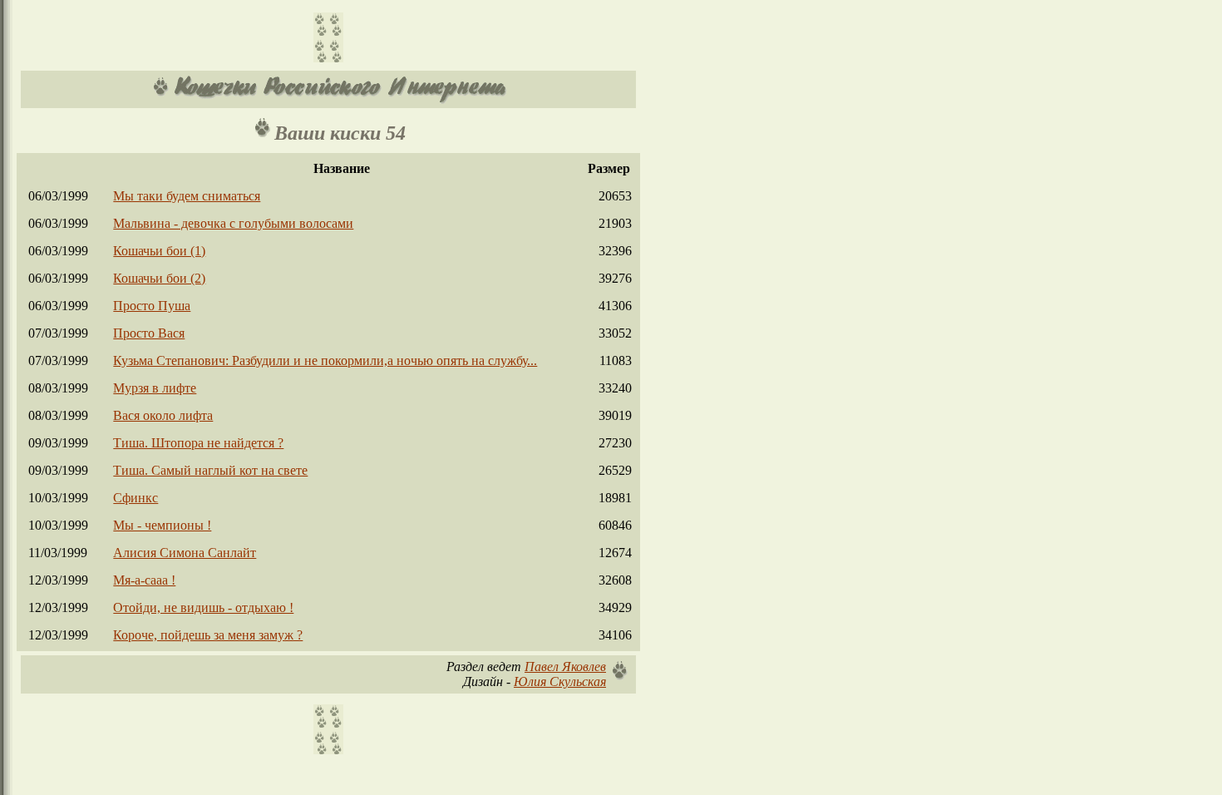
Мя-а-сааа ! (144, 580)
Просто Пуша (151, 306)
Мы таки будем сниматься (186, 196)
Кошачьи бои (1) (159, 251)
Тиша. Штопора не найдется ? (198, 443)
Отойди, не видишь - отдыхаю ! (203, 607)
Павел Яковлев (565, 666)
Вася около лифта (163, 415)
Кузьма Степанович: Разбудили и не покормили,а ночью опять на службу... (325, 360)
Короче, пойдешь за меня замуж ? (208, 635)
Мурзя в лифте (154, 388)
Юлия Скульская (560, 681)
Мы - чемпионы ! (162, 525)
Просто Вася (149, 333)
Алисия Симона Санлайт (184, 553)
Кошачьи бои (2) (159, 278)
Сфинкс (135, 498)
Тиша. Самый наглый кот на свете (210, 470)
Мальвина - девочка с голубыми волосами (233, 223)
